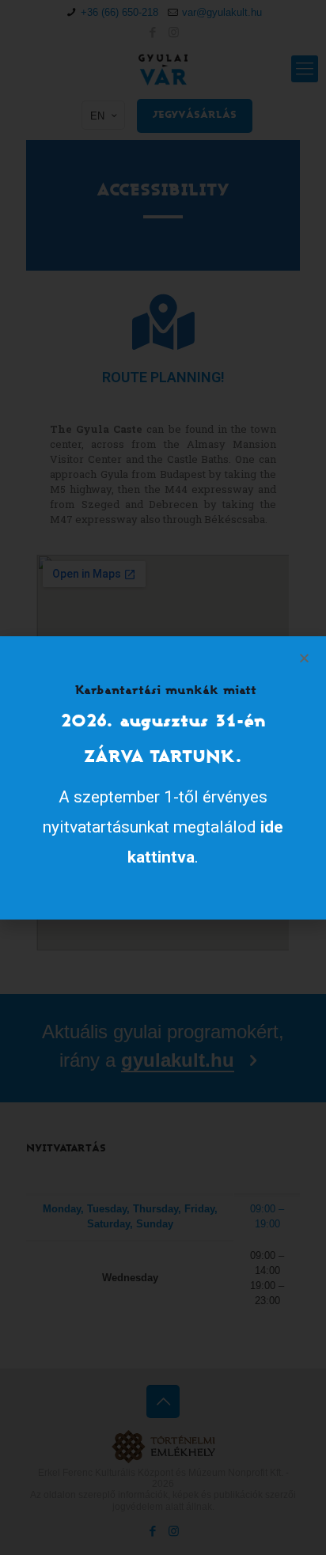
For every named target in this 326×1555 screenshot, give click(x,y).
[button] (304, 658)
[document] (163, 777)
